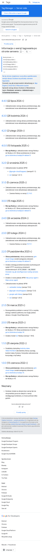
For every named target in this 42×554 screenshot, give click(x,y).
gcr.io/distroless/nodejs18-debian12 (18, 261)
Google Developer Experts (9, 447)
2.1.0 (4, 305)
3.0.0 (4, 200)
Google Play (5, 505)
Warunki (4, 545)
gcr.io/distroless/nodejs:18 (14, 332)
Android (4, 486)
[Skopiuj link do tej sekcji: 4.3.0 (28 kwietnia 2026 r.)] (30, 116)
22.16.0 (29, 193)
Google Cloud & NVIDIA (8, 454)
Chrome (4, 489)
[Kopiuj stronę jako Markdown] (27, 51)
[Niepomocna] (26, 39)
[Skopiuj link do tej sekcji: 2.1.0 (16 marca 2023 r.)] (27, 305)
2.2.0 (4, 251)
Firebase (4, 493)
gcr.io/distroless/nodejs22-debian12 (18, 211)
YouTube (4, 478)
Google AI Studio (7, 496)
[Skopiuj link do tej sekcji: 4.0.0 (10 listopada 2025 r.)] (31, 146)
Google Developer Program (10, 441)
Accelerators (5, 450)
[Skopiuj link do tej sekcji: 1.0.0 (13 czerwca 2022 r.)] (30, 363)
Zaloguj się (36, 2)
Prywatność (12, 545)
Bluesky (4, 465)
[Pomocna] (23, 39)
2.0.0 (4, 322)
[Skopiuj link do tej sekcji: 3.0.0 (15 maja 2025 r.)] (26, 201)
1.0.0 (4, 362)
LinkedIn (4, 472)
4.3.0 (4, 115)
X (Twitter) (5, 475)
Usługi (14, 35)
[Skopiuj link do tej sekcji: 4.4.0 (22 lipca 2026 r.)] (26, 101)
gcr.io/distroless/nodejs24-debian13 (18, 155)
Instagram (5, 468)
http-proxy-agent (32, 278)
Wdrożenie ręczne (22, 85)
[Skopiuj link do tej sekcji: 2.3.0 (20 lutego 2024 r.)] (28, 233)
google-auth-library (15, 294)
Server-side (22, 8)
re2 (10, 175)
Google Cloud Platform (9, 530)
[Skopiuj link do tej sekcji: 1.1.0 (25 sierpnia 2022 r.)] (29, 343)
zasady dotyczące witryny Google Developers (24, 424)
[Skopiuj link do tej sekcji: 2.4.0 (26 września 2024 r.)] (30, 218)
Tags (8, 2)
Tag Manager (7, 8)
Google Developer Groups (9, 444)
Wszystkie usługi (7, 537)
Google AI (4, 533)
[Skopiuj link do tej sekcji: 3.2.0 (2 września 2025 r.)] (29, 163)
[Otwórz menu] (3, 2)
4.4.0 (4, 100)
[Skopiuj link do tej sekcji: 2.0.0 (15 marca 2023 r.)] (27, 323)
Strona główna (6, 35)
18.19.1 (29, 244)
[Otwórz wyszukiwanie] (30, 2)
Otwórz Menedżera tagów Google (15, 13)
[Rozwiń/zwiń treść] (13, 57)
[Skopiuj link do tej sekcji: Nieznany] (13, 386)
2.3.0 (4, 233)
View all (4, 508)
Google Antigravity (7, 499)
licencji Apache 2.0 (14, 422)
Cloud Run (11, 85)
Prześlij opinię (8, 44)
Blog (3, 462)
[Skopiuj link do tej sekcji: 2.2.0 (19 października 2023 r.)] (34, 252)
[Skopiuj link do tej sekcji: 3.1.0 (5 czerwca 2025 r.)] (29, 183)
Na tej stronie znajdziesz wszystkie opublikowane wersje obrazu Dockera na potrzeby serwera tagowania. (19, 78)
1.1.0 (4, 343)
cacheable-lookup (15, 287)
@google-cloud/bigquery (17, 171)
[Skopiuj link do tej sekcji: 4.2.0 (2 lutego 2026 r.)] (27, 131)
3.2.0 (4, 162)
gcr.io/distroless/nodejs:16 (14, 373)
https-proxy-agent (11, 280)
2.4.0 (4, 218)
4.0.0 (4, 145)
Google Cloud (6, 502)
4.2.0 (4, 130)
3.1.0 (4, 182)
